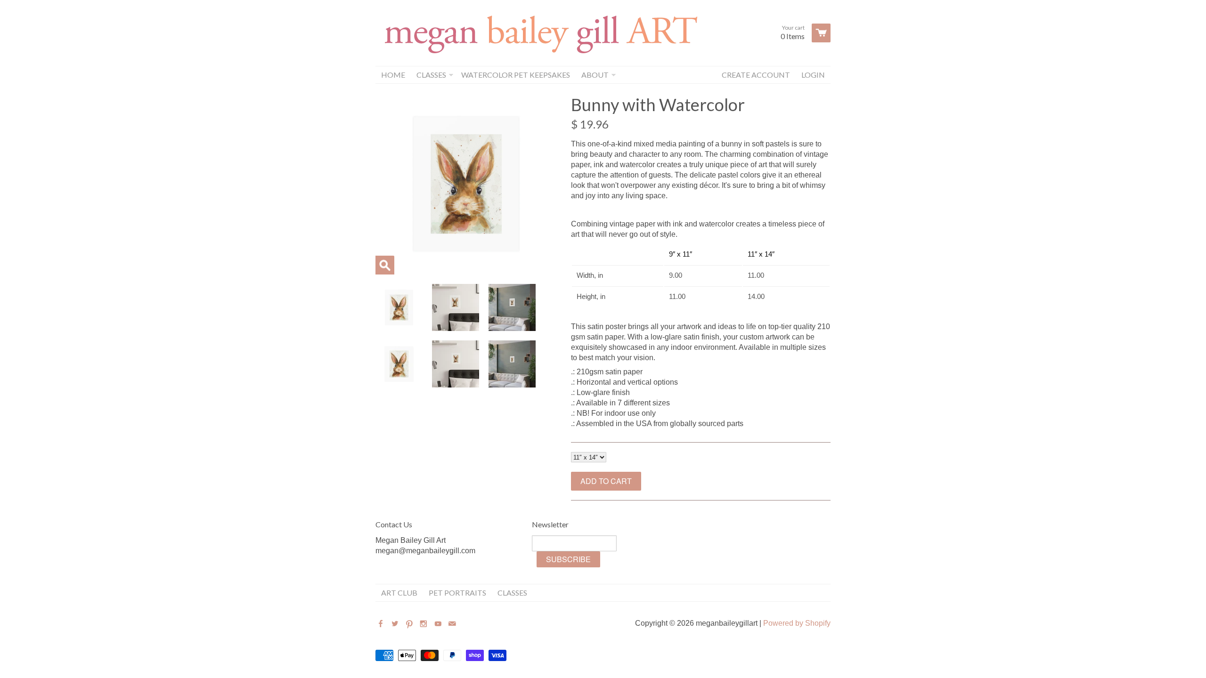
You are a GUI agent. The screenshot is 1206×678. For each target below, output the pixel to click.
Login (813, 74)
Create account (756, 74)
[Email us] (453, 624)
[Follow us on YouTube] (439, 624)
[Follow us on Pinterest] (410, 624)
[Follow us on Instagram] (424, 624)
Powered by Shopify (797, 623)
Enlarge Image (384, 265)
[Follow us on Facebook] (381, 624)
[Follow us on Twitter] (396, 624)
